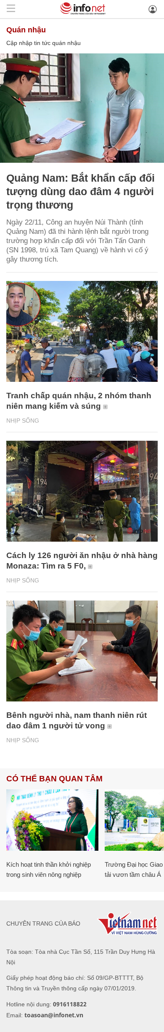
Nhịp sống (22, 420)
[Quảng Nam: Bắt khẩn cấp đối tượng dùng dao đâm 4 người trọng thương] (82, 108)
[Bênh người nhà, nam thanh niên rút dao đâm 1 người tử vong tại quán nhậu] (82, 651)
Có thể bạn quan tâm (54, 778)
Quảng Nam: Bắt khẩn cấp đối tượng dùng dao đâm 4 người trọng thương (80, 191)
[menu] (11, 9)
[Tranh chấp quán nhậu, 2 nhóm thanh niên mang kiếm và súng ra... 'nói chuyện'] (82, 331)
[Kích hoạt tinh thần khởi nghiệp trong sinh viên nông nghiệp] (52, 820)
